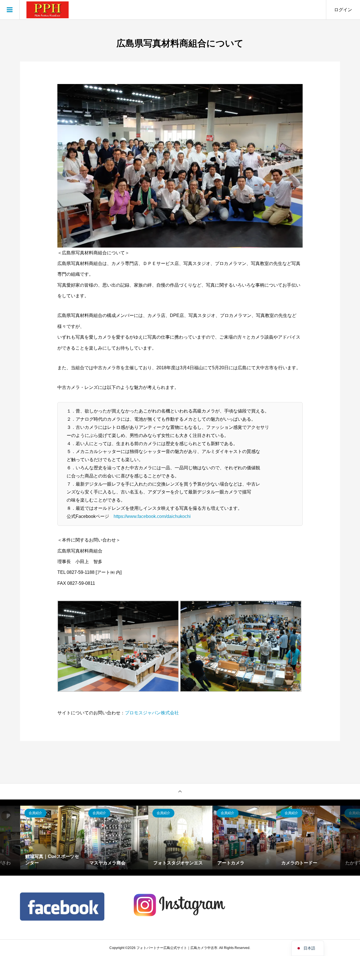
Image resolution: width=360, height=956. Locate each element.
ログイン (343, 9)
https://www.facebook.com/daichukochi (152, 516)
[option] (52, 838)
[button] (118, 646)
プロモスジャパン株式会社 (152, 712)
